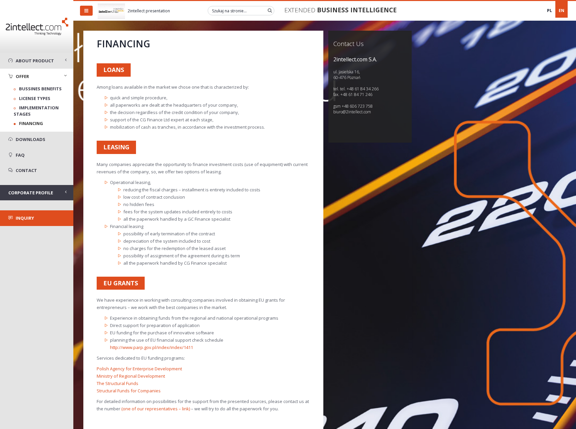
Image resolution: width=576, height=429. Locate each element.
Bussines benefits (40, 89)
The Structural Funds (117, 383)
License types (34, 98)
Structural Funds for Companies (129, 391)
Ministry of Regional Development (131, 376)
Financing (31, 123)
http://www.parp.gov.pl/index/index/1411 (151, 347)
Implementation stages (36, 111)
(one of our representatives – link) (155, 409)
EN (561, 10)
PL (549, 10)
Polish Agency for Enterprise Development (139, 369)
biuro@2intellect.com (352, 112)
